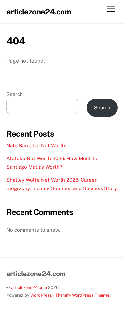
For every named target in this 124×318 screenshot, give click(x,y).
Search (14, 94)
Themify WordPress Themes (82, 295)
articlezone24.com (29, 287)
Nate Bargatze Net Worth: (36, 145)
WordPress (41, 295)
